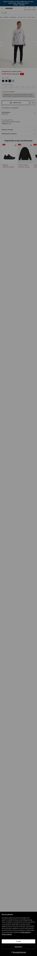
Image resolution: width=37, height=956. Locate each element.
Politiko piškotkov (25, 932)
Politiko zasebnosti (7, 934)
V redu (18, 941)
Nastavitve (18, 947)
